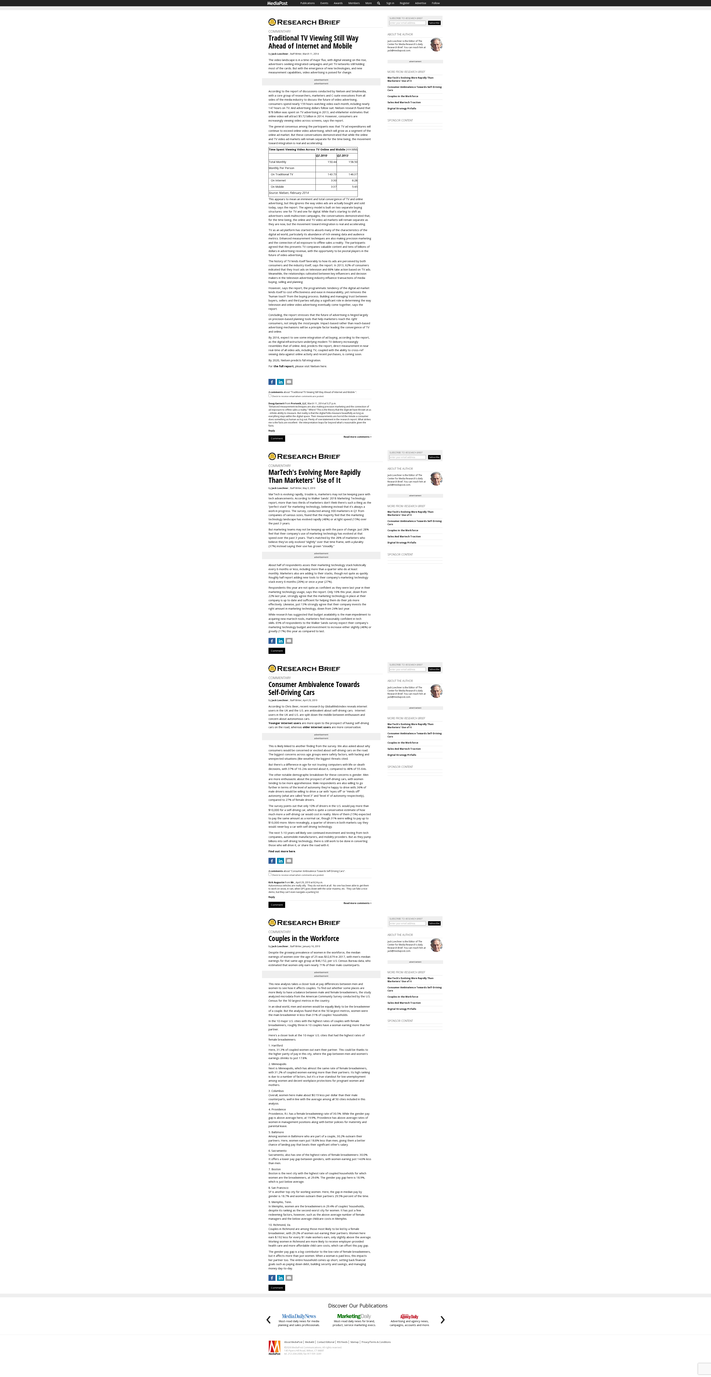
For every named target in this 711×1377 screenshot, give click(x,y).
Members (354, 3)
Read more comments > (358, 436)
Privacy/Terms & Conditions (376, 1342)
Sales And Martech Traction (404, 102)
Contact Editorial (325, 1342)
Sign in (390, 3)
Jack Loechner (280, 53)
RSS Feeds (342, 1342)
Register (405, 3)
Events (324, 3)
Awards (338, 3)
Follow (436, 3)
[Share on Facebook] (272, 382)
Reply (271, 430)
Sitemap (354, 1342)
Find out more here (281, 851)
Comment (277, 438)
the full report (283, 366)
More (368, 3)
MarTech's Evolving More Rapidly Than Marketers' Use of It (410, 79)
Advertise (420, 3)
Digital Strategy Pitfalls (402, 108)
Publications (307, 3)
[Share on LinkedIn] (280, 382)
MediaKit (309, 1342)
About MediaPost (293, 1342)
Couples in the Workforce (403, 96)
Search (379, 3)
